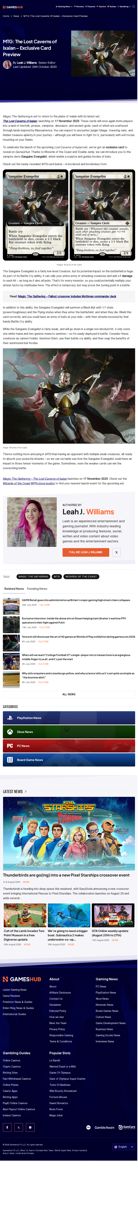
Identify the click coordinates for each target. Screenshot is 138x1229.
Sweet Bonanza (58, 1103)
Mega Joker (56, 1115)
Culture (44, 605)
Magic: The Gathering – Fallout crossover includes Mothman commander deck (67, 296)
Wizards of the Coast (81, 576)
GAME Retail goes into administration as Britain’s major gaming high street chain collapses (76, 600)
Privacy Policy (57, 1029)
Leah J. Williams (27, 62)
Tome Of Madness (59, 1084)
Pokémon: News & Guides (17, 1002)
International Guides (14, 1014)
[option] (25, 924)
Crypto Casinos (12, 1066)
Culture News (103, 1017)
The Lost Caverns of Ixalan (20, 121)
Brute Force (56, 1109)
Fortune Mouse (58, 1097)
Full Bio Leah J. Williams (85, 552)
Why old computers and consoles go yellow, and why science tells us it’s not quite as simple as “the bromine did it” (78, 675)
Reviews (80, 6)
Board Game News (30, 760)
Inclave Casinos (12, 1115)
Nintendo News (104, 1004)
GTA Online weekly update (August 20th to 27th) (110, 933)
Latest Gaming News (15, 989)
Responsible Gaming (61, 1035)
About (52, 986)
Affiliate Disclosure (60, 992)
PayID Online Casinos (15, 1103)
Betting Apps (10, 1097)
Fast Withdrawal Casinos (17, 1078)
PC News (23, 746)
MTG (57, 576)
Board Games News (107, 1011)
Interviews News (105, 1041)
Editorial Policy (57, 1011)
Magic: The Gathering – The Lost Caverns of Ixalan (35, 478)
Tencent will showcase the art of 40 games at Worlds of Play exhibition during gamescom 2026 (78, 636)
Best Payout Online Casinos (19, 1109)
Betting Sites (10, 1072)
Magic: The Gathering (33, 576)
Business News (104, 1029)
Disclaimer (55, 1004)
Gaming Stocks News (108, 1035)
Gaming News (64, 6)
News (16, 16)
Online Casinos (11, 1060)
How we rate (56, 1017)
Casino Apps (10, 1091)
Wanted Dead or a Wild (62, 1066)
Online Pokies (11, 1084)
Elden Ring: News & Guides (18, 1008)
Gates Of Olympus (60, 1072)
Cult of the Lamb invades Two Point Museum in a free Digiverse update (24, 935)
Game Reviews (11, 995)
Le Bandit (54, 1060)
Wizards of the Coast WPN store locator (29, 483)
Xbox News (25, 732)
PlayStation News (29, 718)
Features (91, 6)
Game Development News (111, 1023)
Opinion (102, 6)
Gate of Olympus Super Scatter (67, 1078)
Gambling (124, 6)
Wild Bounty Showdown (63, 1091)
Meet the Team (57, 1023)
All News (69, 694)
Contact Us (56, 998)
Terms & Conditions (60, 1041)
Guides (113, 6)
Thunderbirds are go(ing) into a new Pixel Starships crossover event (66, 874)
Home (6, 16)
